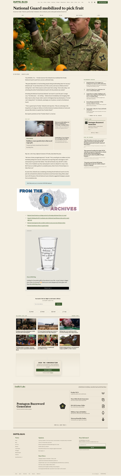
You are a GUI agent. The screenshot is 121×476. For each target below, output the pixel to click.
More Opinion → (42, 451)
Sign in (51, 372)
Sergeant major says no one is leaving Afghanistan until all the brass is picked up (54, 462)
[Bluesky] (94, 473)
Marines (16, 446)
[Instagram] (95, 473)
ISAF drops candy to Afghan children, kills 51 (47, 464)
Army (23, 15)
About (16, 473)
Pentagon (17, 450)
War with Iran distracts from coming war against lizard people (50, 448)
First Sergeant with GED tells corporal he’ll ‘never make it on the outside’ (52, 468)
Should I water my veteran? (44, 446)
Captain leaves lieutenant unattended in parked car (48, 460)
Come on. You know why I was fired (45, 442)
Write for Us (38, 473)
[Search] (89, 2)
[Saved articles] (92, 2)
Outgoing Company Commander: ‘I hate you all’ (47, 458)
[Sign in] (95, 2)
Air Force (17, 444)
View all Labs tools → (60, 425)
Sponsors (33, 473)
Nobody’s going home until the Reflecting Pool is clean (49, 444)
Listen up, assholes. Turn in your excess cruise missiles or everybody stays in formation (55, 440)
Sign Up (92, 447)
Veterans (17, 454)
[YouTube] (98, 473)
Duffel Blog (19, 434)
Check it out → (48, 288)
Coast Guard (17, 448)
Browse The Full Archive (96, 115)
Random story (75, 315)
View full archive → (18, 457)
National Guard (18, 452)
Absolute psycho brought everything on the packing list (49, 466)
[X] (93, 473)
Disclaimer (25, 473)
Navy (16, 442)
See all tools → (95, 132)
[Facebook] (92, 473)
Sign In (20, 473)
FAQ (29, 473)
